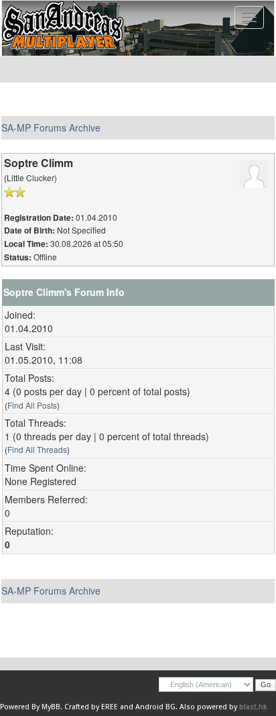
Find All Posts (32, 405)
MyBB (51, 707)
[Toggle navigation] (249, 17)
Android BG (155, 707)
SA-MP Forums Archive (50, 127)
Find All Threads (37, 449)
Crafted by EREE (91, 707)
